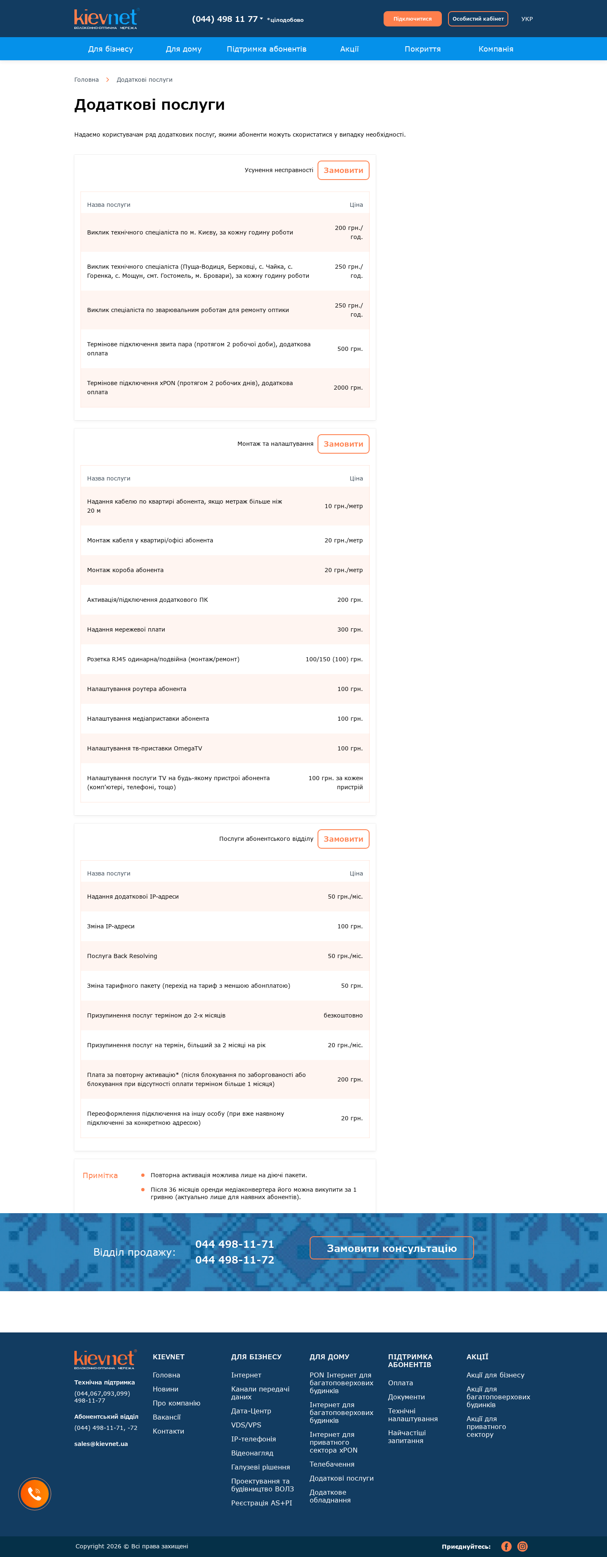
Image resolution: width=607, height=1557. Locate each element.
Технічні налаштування (413, 1414)
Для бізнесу (110, 48)
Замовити (343, 170)
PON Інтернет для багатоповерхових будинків (341, 1382)
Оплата (400, 1383)
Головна (86, 80)
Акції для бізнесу (495, 1375)
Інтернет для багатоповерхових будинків (341, 1412)
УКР (527, 18)
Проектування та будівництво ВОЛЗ (262, 1485)
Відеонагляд (252, 1453)
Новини (165, 1389)
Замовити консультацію (392, 1248)
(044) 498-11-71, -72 (106, 1427)
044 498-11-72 (235, 1260)
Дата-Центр (251, 1411)
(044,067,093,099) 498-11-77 (102, 1397)
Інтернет (246, 1375)
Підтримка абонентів (267, 48)
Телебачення (332, 1464)
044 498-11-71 (235, 1244)
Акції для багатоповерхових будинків (498, 1396)
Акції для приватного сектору (486, 1426)
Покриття (423, 48)
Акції (349, 48)
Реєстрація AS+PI (261, 1503)
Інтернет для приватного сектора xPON (334, 1442)
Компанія (496, 48)
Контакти (168, 1431)
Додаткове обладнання (330, 1496)
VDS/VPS (246, 1425)
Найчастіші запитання (407, 1436)
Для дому (184, 48)
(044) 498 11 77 (225, 19)
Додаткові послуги (145, 80)
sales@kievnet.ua (101, 1443)
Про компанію (176, 1403)
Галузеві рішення (260, 1467)
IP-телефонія (253, 1439)
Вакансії (166, 1417)
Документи (406, 1397)
